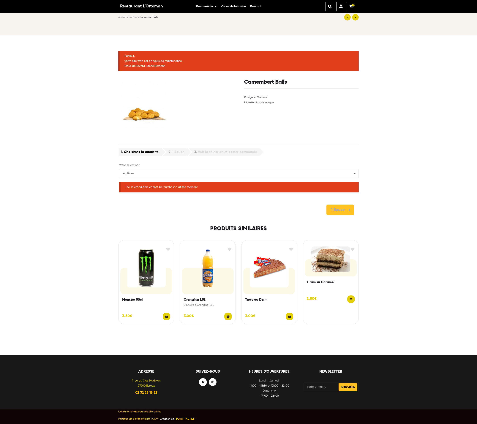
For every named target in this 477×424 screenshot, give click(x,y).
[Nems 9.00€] (347, 17)
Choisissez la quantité (141, 152)
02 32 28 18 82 (146, 392)
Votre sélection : (129, 165)
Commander (204, 6)
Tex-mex (133, 17)
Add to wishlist (168, 249)
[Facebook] (203, 382)
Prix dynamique (265, 102)
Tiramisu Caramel (320, 282)
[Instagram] (213, 382)
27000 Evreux (146, 385)
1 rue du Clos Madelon (146, 380)
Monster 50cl (132, 299)
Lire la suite (166, 316)
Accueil (122, 17)
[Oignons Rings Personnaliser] (355, 17)
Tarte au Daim (256, 299)
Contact (255, 6)
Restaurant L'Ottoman (141, 6)
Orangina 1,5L (195, 299)
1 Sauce (178, 152)
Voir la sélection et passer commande (227, 152)
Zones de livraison (233, 6)
